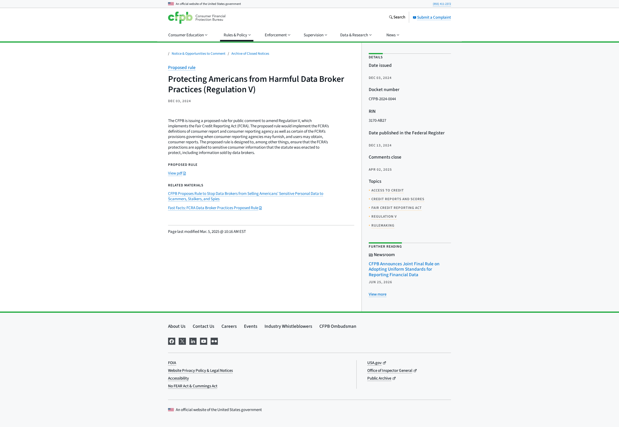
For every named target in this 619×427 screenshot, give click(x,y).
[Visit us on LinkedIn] (193, 340)
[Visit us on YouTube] (203, 340)
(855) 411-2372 (442, 4)
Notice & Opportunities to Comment (198, 53)
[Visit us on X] (182, 340)
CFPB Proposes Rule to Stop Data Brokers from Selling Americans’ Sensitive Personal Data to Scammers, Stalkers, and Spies (245, 196)
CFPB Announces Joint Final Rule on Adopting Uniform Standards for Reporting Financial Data (404, 269)
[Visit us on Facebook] (171, 340)
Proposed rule (182, 67)
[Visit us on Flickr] (214, 340)
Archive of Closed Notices (250, 53)
